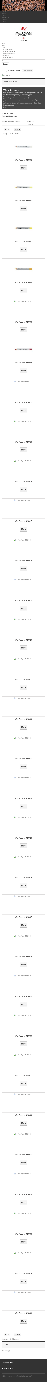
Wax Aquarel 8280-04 (23, 282)
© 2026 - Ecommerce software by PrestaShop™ (17, 1376)
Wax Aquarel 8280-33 (23, 1155)
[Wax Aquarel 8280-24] (23, 786)
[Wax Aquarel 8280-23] (23, 746)
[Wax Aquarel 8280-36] (23, 1261)
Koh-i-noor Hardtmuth (8, 51)
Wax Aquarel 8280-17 (23, 521)
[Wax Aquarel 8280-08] (23, 349)
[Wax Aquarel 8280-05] (23, 309)
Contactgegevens (7, 57)
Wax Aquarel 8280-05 (23, 322)
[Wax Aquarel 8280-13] (23, 390)
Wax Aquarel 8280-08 (23, 363)
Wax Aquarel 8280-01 (23, 160)
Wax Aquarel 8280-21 (23, 680)
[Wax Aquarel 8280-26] (23, 865)
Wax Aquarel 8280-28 (23, 957)
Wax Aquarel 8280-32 (23, 1115)
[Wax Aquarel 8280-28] (23, 944)
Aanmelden (5, 55)
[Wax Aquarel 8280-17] (23, 508)
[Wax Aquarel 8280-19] (23, 588)
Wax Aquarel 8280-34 (23, 1194)
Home (3, 46)
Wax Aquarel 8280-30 (23, 1036)
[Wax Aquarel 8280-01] (23, 146)
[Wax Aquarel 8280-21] (23, 667)
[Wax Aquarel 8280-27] (23, 904)
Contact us (5, 11)
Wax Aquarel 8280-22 (23, 719)
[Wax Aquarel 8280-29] (23, 984)
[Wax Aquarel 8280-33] (23, 1142)
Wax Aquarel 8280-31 (23, 1076)
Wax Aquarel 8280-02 (23, 201)
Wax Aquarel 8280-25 (23, 838)
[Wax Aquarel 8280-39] (23, 1300)
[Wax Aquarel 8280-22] (23, 706)
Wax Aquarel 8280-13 (23, 402)
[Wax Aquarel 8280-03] (23, 228)
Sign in (4, 13)
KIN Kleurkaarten (7, 49)
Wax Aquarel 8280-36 (23, 1274)
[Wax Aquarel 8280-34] (23, 1182)
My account (7, 1362)
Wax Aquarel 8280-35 (23, 1234)
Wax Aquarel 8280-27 (23, 917)
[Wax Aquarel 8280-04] (23, 269)
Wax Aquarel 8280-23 (23, 759)
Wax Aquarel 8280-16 (23, 482)
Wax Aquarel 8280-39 (23, 1313)
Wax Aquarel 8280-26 (23, 878)
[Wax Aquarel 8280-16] (23, 469)
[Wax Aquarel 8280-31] (23, 1063)
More (4, 107)
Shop (3, 47)
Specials (8, 1344)
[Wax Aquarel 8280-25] (23, 825)
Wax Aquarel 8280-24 (23, 798)
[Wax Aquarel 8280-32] (23, 1102)
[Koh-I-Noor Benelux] (23, 34)
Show (28, 121)
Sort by (4, 121)
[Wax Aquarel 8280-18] (23, 548)
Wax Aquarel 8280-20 (23, 640)
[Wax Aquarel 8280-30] (23, 1023)
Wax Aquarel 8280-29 (23, 996)
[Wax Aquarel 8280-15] (23, 429)
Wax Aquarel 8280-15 (23, 442)
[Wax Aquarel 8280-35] (23, 1221)
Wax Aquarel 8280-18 (23, 561)
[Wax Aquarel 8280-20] (23, 627)
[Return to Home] (4, 70)
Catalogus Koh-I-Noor (8, 53)
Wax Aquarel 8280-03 (23, 242)
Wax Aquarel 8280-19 (23, 600)
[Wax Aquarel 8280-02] (23, 187)
